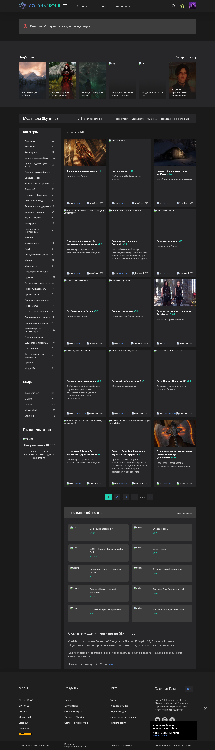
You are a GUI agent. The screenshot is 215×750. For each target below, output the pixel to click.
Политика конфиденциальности (75, 745)
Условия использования (121, 745)
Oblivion (40, 404)
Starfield (40, 415)
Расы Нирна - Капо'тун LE (174, 381)
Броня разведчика (169, 240)
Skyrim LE (24, 705)
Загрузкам (138, 118)
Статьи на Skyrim (73, 711)
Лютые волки (122, 170)
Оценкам (152, 118)
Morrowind (40, 410)
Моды (80, 6)
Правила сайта (118, 722)
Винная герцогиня (125, 311)
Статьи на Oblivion (74, 717)
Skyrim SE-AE (40, 393)
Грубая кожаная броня (82, 311)
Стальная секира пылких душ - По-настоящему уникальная (174, 454)
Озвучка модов (118, 711)
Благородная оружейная (84, 381)
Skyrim (40, 398)
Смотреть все (184, 57)
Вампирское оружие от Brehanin (125, 242)
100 (149, 496)
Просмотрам (121, 118)
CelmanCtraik (80, 413)
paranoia (123, 273)
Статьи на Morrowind (76, 722)
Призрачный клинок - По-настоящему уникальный (84, 242)
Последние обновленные (175, 118)
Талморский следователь (84, 170)
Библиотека (71, 705)
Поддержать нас (119, 705)
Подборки (121, 6)
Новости (69, 699)
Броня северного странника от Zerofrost (175, 313)
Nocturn (77, 203)
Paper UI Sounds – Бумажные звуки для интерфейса (128, 453)
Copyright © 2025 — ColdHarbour (34, 745)
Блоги (113, 699)
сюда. (113, 664)
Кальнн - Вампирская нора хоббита (172, 172)
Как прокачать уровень (123, 717)
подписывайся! (160, 735)
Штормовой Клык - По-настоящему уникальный (84, 453)
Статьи (99, 6)
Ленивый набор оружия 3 (128, 381)
